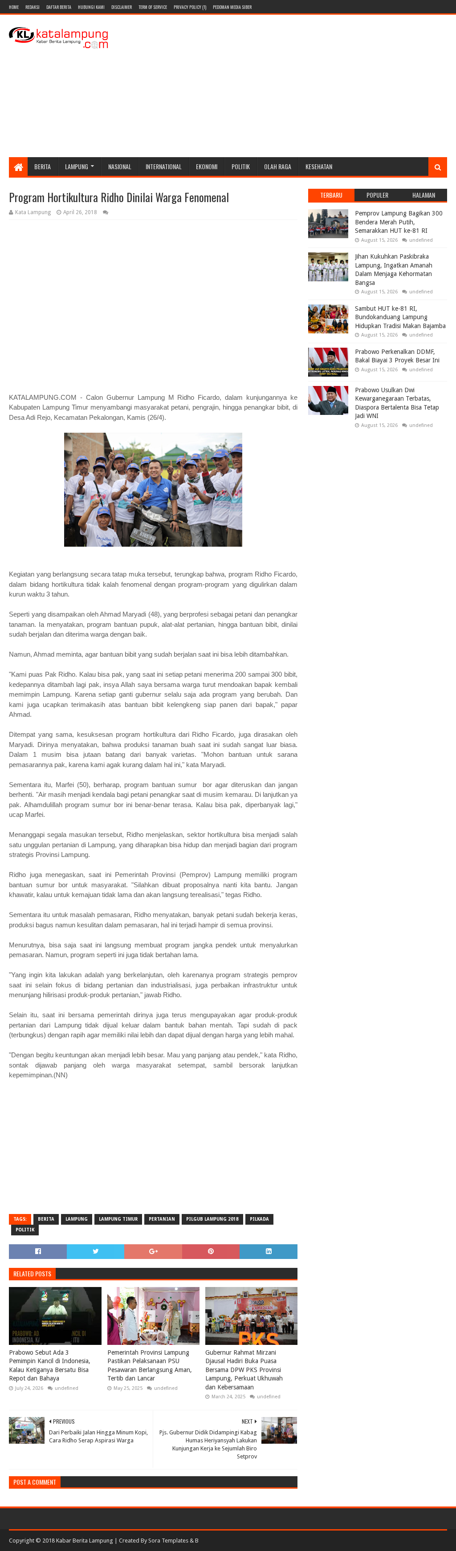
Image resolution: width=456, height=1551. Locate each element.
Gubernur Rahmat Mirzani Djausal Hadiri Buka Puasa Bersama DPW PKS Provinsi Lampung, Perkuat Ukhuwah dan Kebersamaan (244, 1370)
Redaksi (32, 7)
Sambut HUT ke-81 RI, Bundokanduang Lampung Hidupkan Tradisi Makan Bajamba (400, 317)
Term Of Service (152, 7)
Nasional (119, 166)
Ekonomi (206, 166)
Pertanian (162, 1219)
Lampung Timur (118, 1219)
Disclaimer (121, 7)
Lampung (76, 166)
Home (14, 7)
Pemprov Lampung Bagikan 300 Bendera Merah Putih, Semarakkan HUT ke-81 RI (399, 222)
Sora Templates (168, 1540)
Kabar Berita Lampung (84, 1540)
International (164, 166)
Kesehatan (318, 166)
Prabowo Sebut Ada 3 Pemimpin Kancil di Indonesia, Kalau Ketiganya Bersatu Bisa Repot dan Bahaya (49, 1365)
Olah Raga (277, 166)
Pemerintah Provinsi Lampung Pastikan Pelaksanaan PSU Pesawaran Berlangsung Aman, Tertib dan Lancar (149, 1365)
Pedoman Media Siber (232, 7)
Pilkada (259, 1219)
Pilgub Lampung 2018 (212, 1219)
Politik (241, 166)
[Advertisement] (285, 86)
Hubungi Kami (91, 7)
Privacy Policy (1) (190, 7)
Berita (42, 166)
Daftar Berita (58, 7)
